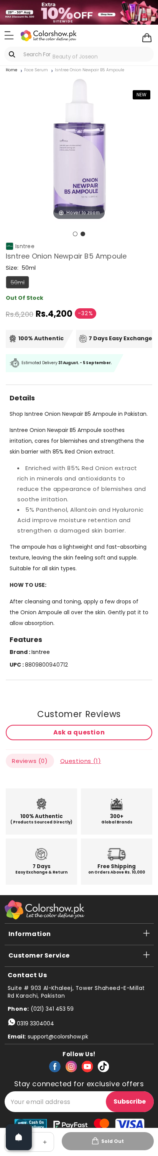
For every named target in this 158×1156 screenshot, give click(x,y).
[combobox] (79, 54)
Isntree (25, 246)
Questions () (80, 761)
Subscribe (130, 1101)
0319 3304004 (35, 1023)
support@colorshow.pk (58, 1036)
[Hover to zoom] (79, 148)
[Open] (19, 1137)
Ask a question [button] (79, 732)
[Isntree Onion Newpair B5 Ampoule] (75, 234)
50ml (19, 283)
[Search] (13, 54)
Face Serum (36, 70)
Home (11, 70)
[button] (9, 35)
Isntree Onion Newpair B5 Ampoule (89, 70)
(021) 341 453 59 (52, 1009)
